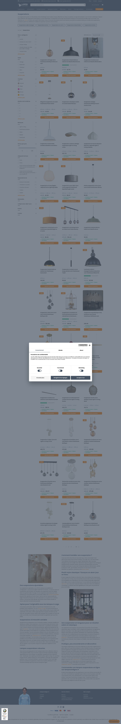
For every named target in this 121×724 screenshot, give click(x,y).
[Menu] (7, 709)
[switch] (4, 718)
